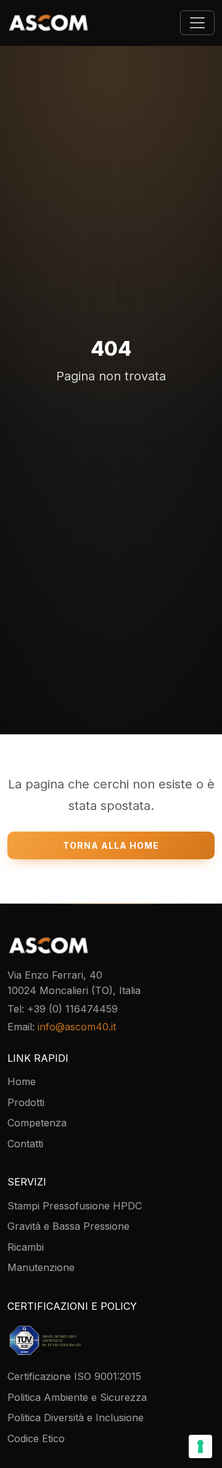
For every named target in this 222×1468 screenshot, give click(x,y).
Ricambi (25, 1247)
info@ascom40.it (77, 1027)
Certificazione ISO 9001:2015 (74, 1376)
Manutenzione (41, 1267)
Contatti (25, 1143)
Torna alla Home (111, 845)
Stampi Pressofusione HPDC (74, 1206)
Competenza (37, 1123)
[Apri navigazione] (197, 22)
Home (21, 1081)
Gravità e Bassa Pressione (68, 1226)
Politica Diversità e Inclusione (75, 1417)
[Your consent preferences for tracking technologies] (200, 1446)
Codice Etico (36, 1438)
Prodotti (25, 1102)
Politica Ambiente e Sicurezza (77, 1397)
